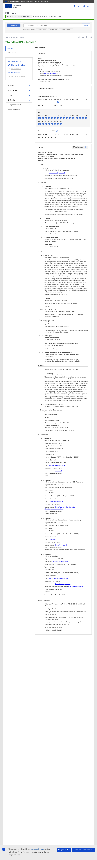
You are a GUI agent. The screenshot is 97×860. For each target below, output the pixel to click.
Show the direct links (18, 65)
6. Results (11, 100)
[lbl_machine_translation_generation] (57, 131)
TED (6, 37)
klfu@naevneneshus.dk (56, 501)
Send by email (16, 72)
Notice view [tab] (10, 48)
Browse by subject (65, 29)
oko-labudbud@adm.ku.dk (52, 73)
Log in (78, 6)
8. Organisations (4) (14, 105)
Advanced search (41, 29)
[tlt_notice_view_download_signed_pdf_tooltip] (58, 102)
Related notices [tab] (11, 52)
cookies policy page (37, 849)
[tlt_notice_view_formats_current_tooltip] (86, 147)
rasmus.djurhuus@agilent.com (58, 578)
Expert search (53, 29)
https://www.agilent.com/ (60, 561)
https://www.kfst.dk (61, 545)
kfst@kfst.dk (53, 539)
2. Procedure (12, 90)
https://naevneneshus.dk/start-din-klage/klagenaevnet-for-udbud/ (60, 508)
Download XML (16, 61)
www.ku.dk (58, 471)
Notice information (14, 109)
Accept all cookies (64, 850)
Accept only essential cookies (83, 850)
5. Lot (10, 95)
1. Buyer (11, 85)
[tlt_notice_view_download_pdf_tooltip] (39, 118)
